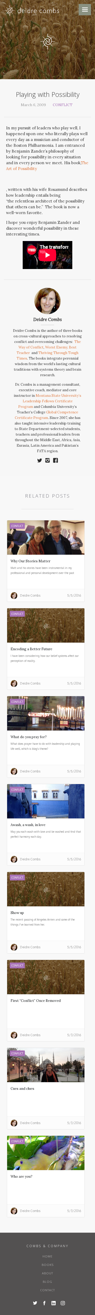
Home (47, 1256)
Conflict (63, 104)
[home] (32, 12)
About (47, 1273)
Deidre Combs (47, 319)
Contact (47, 1290)
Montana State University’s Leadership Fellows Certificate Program (49, 401)
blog (47, 1282)
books (48, 1265)
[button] (85, 9)
